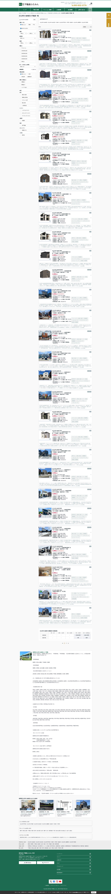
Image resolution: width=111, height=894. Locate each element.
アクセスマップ (60, 866)
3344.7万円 (86, 635)
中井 (47, 844)
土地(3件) (62, 837)
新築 (29, 24)
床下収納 (24, 125)
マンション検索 (47, 9)
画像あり (23, 81)
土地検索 (59, 9)
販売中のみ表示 (25, 28)
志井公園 (39, 830)
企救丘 (67, 80)
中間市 (68, 22)
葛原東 (60, 489)
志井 (60, 69)
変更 (34, 19)
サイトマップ (63, 885)
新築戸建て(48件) (23, 837)
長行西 (60, 289)
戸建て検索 (36, 9)
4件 (78, 637)
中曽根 (60, 590)
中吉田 (60, 607)
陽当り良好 (24, 94)
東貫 (60, 231)
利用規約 (47, 885)
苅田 (58, 221)
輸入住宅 (24, 102)
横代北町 (61, 391)
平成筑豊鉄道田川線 (75, 845)
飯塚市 (71, 22)
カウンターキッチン (26, 113)
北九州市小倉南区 (43, 22)
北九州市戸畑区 (85, 22)
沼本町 (60, 411)
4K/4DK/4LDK (24, 58)
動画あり (23, 84)
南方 (60, 468)
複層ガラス (24, 130)
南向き (23, 135)
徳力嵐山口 (68, 101)
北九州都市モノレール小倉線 (59, 37)
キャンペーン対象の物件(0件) (70, 837)
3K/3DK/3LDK (24, 56)
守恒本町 (61, 567)
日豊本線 (55, 39)
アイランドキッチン (26, 115)
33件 (87, 637)
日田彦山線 (55, 77)
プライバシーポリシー (55, 885)
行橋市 (57, 22)
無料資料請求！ (60, 872)
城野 (58, 39)
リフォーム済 (24, 100)
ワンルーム (24, 48)
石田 (59, 118)
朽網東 (60, 212)
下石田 (60, 111)
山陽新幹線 (57, 845)
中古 (34, 24)
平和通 (59, 847)
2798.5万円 (78, 635)
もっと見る (80, 47)
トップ (24, 9)
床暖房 (23, 120)
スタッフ (58, 856)
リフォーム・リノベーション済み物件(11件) (50, 837)
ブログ (58, 863)
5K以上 (23, 61)
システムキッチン (25, 110)
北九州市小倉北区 (51, 22)
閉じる (93, 892)
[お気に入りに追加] (50, 38)
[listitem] (28, 809)
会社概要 (70, 9)
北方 (66, 37)
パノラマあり (24, 87)
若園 (60, 30)
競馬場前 (67, 122)
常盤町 (50, 844)
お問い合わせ (81, 9)
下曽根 (60, 50)
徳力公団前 (68, 299)
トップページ (59, 853)
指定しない (24, 24)
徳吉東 (60, 90)
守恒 (66, 120)
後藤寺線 (86, 845)
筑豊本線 (82, 845)
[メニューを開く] (90, 9)
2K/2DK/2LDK (24, 53)
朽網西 (60, 250)
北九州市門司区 (63, 22)
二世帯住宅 (24, 105)
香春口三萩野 (54, 847)
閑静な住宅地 (24, 97)
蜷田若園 (61, 269)
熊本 (45, 844)
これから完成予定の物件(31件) (34, 837)
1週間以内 (29, 76)
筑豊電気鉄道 (68, 845)
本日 (29, 74)
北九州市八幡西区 (77, 22)
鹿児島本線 (52, 845)
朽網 (58, 59)
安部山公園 (59, 61)
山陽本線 (63, 845)
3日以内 (23, 76)
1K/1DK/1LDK (24, 50)
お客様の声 (59, 860)
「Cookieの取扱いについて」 (77, 892)
